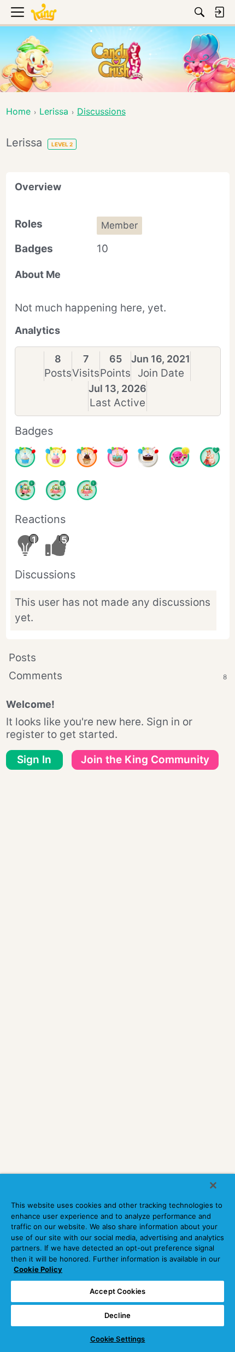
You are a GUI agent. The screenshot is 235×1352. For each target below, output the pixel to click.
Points (115, 373)
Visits (85, 373)
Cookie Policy (38, 1269)
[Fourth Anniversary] (117, 457)
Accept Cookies (117, 1291)
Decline (117, 1315)
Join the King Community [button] (145, 759)
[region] (117, 1263)
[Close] (213, 1185)
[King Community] (44, 12)
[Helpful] (179, 457)
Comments (118, 675)
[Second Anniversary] (55, 457)
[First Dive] (87, 490)
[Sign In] (219, 12)
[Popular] (209, 457)
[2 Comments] (55, 490)
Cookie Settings (117, 1338)
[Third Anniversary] (87, 457)
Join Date (161, 373)
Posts (58, 373)
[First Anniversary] (25, 457)
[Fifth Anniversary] (148, 457)
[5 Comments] (25, 490)
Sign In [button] (34, 759)
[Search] (199, 12)
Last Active (117, 402)
